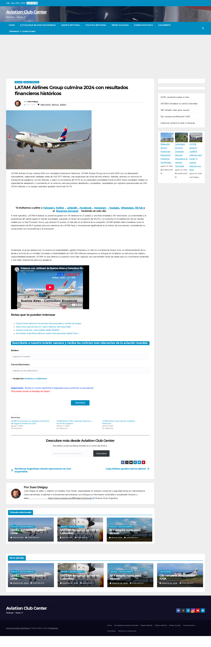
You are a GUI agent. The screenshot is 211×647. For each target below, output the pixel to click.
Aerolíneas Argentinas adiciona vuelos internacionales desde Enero (47, 333)
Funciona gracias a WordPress (18, 628)
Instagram (100, 207)
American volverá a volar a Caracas (178, 123)
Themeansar (53, 628)
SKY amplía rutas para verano (124, 531)
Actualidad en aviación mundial (38, 25)
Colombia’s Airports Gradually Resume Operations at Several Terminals (181, 155)
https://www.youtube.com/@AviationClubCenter (70, 498)
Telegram (48, 207)
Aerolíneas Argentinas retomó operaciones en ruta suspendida (43, 470)
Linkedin (72, 207)
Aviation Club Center (26, 12)
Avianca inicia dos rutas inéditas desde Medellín (37, 330)
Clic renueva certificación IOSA (175, 116)
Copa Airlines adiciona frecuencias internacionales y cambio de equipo (48, 323)
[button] (203, 28)
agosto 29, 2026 (21, 583)
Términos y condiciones (22, 31)
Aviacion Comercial (31, 82)
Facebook (85, 207)
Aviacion (18, 82)
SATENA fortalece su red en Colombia (80, 531)
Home (12, 25)
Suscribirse (101, 453)
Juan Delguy (32, 101)
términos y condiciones (35, 378)
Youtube (114, 207)
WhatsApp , (128, 207)
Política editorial (96, 25)
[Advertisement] (105, 53)
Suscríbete (164, 25)
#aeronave (46, 104)
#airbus (55, 104)
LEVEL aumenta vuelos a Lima (28, 531)
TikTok (139, 207)
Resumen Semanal (67, 210)
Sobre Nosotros (143, 25)
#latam (63, 104)
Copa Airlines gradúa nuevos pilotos (126, 468)
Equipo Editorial (70, 25)
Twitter (60, 207)
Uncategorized (166, 571)
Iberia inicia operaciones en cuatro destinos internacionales (43, 327)
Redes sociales (120, 25)
